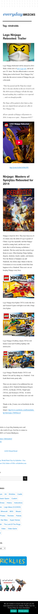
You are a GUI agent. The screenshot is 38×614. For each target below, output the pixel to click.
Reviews (10, 515)
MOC (11, 511)
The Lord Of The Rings (12, 524)
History (9, 503)
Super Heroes (15, 520)
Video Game (12, 528)
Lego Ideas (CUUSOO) (12, 507)
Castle (19, 494)
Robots (18, 515)
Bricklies (12, 494)
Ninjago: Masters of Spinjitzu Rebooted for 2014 (18, 180)
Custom (14, 498)
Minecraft (4, 511)
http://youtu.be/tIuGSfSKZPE (19, 167)
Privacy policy (23, 611)
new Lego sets (21, 68)
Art (6, 494)
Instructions (18, 503)
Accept (13, 611)
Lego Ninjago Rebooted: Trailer (14, 36)
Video (3, 528)
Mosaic (18, 511)
